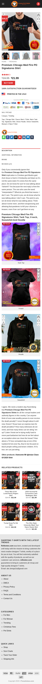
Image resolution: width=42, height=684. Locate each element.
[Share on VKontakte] (24, 137)
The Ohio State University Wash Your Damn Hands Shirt (31, 525)
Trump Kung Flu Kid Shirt (11, 524)
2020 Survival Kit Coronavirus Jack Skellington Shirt (31, 493)
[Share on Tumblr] (32, 137)
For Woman (8, 619)
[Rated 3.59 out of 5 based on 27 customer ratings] (21, 74)
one (13, 418)
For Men (6, 615)
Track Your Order (10, 655)
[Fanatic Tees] (9, 132)
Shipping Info (8, 659)
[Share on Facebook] (8, 137)
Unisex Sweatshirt (32, 122)
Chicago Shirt (10, 119)
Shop (5, 647)
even (14, 181)
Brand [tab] (4, 159)
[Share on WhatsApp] (4, 137)
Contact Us (7, 598)
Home (4, 61)
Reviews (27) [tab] (7, 164)
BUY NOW (8, 83)
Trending (13, 61)
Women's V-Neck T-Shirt (9, 124)
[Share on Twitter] (12, 137)
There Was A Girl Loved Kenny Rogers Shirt (10, 493)
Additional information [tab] (12, 155)
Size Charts (8, 651)
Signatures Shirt (10, 122)
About (5, 579)
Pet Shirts (7, 631)
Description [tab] (7, 150)
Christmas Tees (9, 627)
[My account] (38, 4)
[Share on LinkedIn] (28, 137)
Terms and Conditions (12, 595)
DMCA (6, 583)
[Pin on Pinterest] (20, 137)
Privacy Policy (9, 587)
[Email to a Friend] (16, 137)
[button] (3, 4)
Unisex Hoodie (21, 122)
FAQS (5, 591)
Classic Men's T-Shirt (22, 119)
